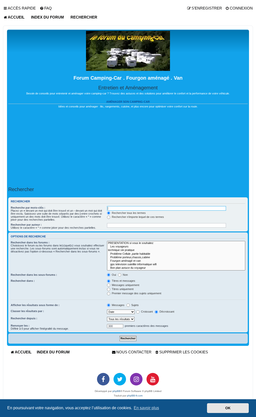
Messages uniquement (125, 285)
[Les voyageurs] (176, 246)
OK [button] (227, 408)
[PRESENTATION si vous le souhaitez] (176, 243)
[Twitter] (120, 379)
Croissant (146, 311)
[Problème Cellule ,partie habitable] (176, 254)
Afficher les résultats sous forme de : (35, 305)
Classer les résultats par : (27, 311)
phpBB (116, 391)
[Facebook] (103, 379)
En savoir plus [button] (146, 408)
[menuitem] (45, 8)
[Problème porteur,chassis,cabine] (176, 257)
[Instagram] (136, 379)
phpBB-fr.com (134, 395)
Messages (117, 305)
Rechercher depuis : (24, 318)
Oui (113, 274)
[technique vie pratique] (176, 250)
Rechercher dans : (23, 280)
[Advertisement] (128, 147)
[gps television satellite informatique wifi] (176, 264)
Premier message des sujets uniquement (136, 293)
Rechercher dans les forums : (30, 242)
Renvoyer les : (20, 325)
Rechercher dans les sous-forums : (34, 274)
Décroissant (166, 311)
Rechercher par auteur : (26, 224)
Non (125, 274)
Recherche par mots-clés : (28, 207)
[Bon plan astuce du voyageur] (176, 268)
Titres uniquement (122, 289)
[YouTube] (152, 379)
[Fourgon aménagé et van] (176, 261)
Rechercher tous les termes (128, 212)
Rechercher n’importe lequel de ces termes (137, 216)
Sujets (134, 305)
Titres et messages (123, 280)
